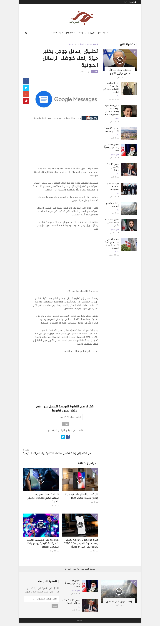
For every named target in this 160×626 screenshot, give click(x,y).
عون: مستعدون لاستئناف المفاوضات (112, 187)
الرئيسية (106, 32)
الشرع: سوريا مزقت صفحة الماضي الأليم (111, 223)
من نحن (76, 569)
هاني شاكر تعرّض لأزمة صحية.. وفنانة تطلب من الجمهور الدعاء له (111, 110)
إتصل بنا (68, 569)
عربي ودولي (90, 32)
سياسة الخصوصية (88, 569)
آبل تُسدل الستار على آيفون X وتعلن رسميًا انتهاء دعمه (81, 496)
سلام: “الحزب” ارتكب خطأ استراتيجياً (113, 167)
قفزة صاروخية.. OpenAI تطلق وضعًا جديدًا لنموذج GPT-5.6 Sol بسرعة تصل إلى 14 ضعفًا (81, 543)
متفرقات (53, 32)
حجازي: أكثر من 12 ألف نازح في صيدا (111, 129)
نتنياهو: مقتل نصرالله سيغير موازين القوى (120, 72)
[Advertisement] (65, 145)
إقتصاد (80, 32)
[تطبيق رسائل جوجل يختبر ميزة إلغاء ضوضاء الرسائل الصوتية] (65, 99)
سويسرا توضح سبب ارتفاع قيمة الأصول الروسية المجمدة (112, 243)
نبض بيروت (91, 44)
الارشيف (80, 44)
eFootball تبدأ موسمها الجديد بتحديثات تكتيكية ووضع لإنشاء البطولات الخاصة (42, 543)
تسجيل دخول (129, 2)
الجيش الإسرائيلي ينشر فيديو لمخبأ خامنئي (111, 148)
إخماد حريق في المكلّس (112, 204)
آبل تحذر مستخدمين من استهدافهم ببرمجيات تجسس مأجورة (43, 498)
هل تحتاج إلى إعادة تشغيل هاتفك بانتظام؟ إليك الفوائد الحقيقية (57, 453)
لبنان (99, 32)
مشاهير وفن (70, 32)
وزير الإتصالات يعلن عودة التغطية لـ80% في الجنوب (111, 87)
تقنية (61, 32)
